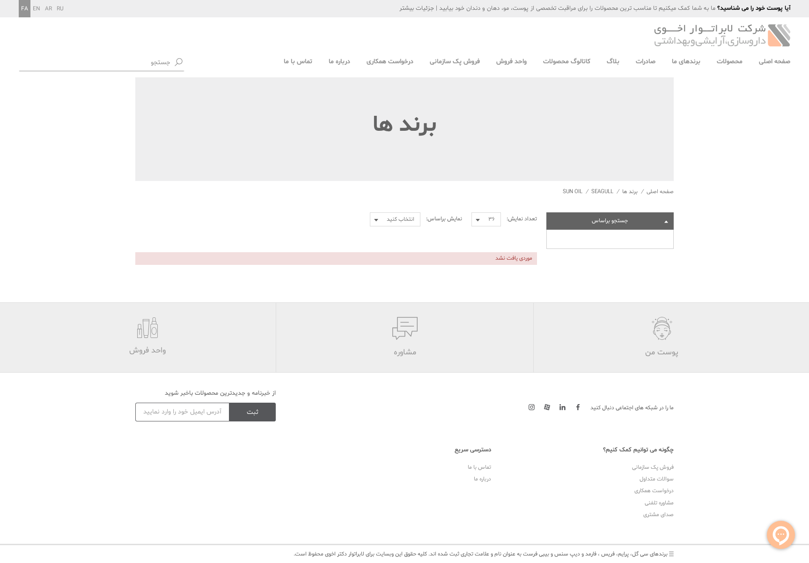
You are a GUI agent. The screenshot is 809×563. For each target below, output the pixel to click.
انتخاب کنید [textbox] (400, 219)
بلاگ (613, 61)
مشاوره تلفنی (659, 503)
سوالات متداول (657, 479)
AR (48, 9)
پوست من (661, 352)
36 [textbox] (491, 219)
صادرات (645, 61)
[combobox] (486, 219)
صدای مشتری (658, 514)
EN (36, 9)
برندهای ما (686, 61)
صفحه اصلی (774, 61)
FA (24, 9)
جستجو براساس (610, 221)
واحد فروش (511, 61)
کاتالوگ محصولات (566, 61)
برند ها (630, 191)
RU (60, 9)
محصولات (730, 61)
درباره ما (339, 61)
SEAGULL (602, 191)
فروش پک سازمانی (455, 61)
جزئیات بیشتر (416, 8)
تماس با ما (298, 61)
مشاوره (405, 352)
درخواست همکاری (390, 61)
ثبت (252, 412)
